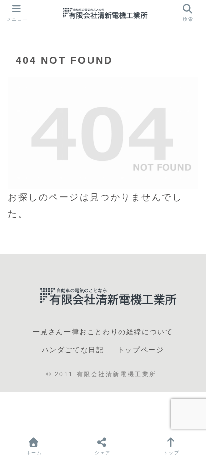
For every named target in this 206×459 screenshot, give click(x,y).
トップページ (141, 349)
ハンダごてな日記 (73, 349)
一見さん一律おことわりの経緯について (103, 331)
